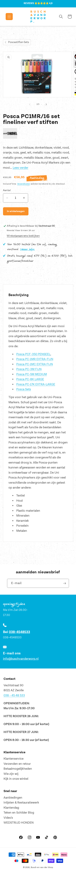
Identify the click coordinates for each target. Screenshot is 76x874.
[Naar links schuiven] (30, 104)
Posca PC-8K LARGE (30, 379)
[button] (7, 16)
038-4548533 (19, 632)
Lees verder (20, 168)
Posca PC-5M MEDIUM (31, 374)
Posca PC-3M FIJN (29, 369)
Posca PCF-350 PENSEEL (33, 354)
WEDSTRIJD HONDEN (19, 822)
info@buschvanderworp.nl (21, 659)
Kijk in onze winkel (16, 779)
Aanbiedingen (13, 797)
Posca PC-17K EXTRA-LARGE (35, 384)
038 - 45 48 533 (14, 695)
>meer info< (27, 249)
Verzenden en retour (17, 764)
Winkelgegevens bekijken (23, 236)
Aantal (7, 190)
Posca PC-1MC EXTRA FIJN (34, 364)
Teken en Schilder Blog (19, 812)
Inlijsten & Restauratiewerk (21, 802)
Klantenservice (14, 758)
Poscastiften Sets (18, 42)
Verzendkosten (23, 184)
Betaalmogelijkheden (18, 769)
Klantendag (11, 807)
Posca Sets (23, 389)
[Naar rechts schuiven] (46, 104)
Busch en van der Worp (42, 867)
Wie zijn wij (11, 774)
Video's (8, 818)
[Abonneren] (64, 583)
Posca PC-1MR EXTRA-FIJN (34, 359)
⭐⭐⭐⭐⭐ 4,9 (43, 3)
